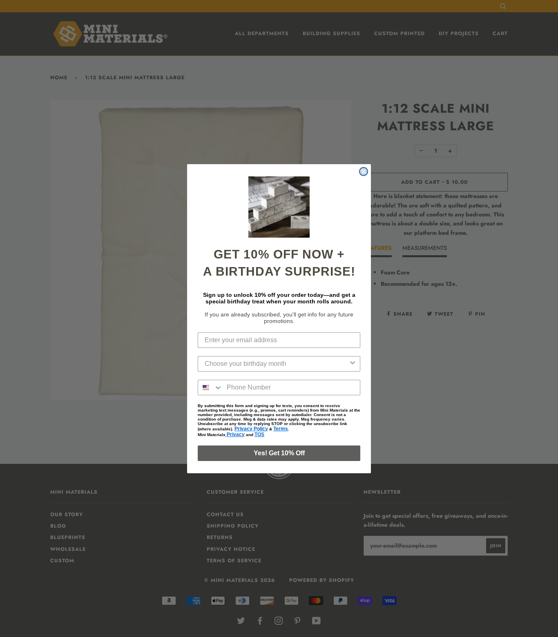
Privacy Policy (251, 429)
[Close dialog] (363, 171)
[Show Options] (352, 363)
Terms (280, 429)
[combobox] (276, 363)
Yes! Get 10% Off (279, 453)
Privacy (235, 434)
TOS (259, 434)
